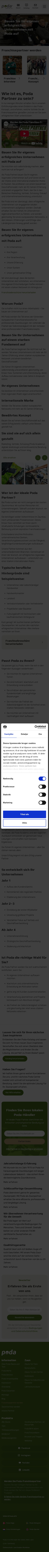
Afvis (24, 823)
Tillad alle (24, 814)
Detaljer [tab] (24, 734)
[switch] (42, 787)
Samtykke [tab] (8, 734)
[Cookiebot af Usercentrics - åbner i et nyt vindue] (35, 727)
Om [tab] (40, 734)
